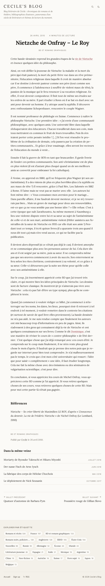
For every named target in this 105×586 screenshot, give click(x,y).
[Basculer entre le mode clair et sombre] (98, 7)
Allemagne (43, 546)
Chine (10, 558)
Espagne (38, 552)
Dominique (77, 331)
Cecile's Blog (23, 6)
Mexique (66, 552)
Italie (52, 552)
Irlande (74, 546)
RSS (27, 577)
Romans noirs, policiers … (20, 539)
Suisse (58, 558)
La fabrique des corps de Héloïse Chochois (28, 473)
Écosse (59, 546)
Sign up (16, 577)
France (35, 533)
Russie (27, 546)
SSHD (61, 539)
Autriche (43, 558)
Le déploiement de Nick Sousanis (23, 480)
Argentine (83, 552)
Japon (89, 558)
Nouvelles (12, 546)
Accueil (7, 577)
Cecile (24, 439)
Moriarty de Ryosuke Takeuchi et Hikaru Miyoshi (32, 459)
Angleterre (45, 539)
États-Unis (78, 539)
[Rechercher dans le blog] (92, 7)
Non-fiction (26, 558)
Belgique (11, 564)
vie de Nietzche (84, 58)
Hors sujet (73, 558)
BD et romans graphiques (52, 50)
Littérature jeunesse (17, 552)
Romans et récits (16, 533)
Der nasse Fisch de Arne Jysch (21, 466)
